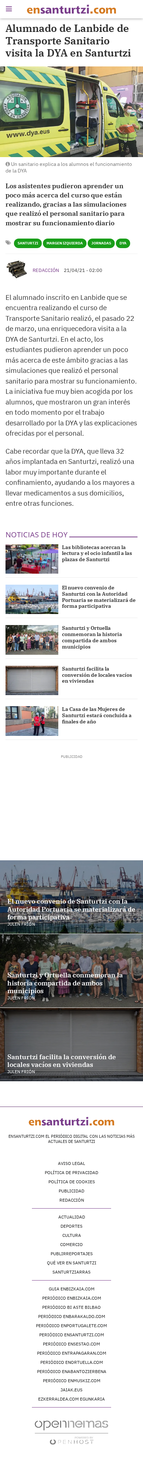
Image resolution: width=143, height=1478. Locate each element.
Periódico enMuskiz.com (71, 1380)
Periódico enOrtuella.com (71, 1362)
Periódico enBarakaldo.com (71, 1316)
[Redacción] (17, 269)
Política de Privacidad (71, 1172)
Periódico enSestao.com (71, 1344)
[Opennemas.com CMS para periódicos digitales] (71, 1432)
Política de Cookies (71, 1181)
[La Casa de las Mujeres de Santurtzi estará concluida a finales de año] (32, 721)
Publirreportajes (72, 1253)
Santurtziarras (71, 1272)
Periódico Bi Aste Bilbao (71, 1307)
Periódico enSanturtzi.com (71, 1334)
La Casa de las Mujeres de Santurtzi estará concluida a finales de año (97, 715)
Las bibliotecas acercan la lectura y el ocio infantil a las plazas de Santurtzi (97, 553)
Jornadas (101, 243)
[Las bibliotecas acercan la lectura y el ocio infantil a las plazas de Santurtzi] (32, 559)
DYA (123, 243)
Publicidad (71, 1191)
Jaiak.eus (71, 1389)
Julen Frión (21, 924)
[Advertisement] (72, 805)
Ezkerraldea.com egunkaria (71, 1399)
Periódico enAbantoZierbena (71, 1371)
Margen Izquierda (65, 243)
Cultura (71, 1235)
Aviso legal (71, 1163)
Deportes (71, 1226)
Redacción (46, 270)
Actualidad (71, 1217)
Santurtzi (28, 243)
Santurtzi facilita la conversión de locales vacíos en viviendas (97, 674)
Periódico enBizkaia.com (71, 1298)
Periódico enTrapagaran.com (71, 1353)
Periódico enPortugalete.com (71, 1325)
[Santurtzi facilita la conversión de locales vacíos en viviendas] (32, 680)
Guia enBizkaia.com (72, 1289)
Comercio (71, 1244)
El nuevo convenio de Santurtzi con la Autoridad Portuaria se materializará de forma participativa (99, 596)
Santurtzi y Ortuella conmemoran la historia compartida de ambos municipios (92, 637)
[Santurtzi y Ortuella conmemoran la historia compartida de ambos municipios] (32, 639)
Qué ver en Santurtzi (71, 1262)
